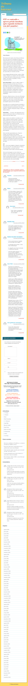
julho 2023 (6, 606)
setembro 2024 (7, 577)
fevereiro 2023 (7, 614)
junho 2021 (6, 639)
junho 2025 (6, 558)
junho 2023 (6, 608)
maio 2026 (6, 535)
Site (8, 367)
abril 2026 (6, 537)
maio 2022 (6, 629)
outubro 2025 (7, 550)
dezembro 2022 (7, 619)
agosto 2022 (6, 623)
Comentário (10, 346)
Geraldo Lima (10, 221)
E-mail (9, 362)
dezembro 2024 (7, 571)
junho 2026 (6, 533)
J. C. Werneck (7, 421)
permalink (22, 161)
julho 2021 (6, 637)
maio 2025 (6, 560)
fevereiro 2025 (7, 567)
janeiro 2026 (6, 544)
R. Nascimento (7, 431)
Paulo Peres (6, 427)
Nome (9, 358)
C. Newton (13, 161)
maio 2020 (6, 660)
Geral (5, 416)
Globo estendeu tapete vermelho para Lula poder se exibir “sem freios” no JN (15, 467)
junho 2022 (6, 627)
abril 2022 (6, 631)
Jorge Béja (6, 423)
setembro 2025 (7, 552)
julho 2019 (6, 662)
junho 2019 (6, 664)
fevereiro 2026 (7, 542)
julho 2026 (6, 531)
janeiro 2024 (6, 594)
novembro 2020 (7, 648)
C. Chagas (6, 412)
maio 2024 (6, 585)
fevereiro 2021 (7, 643)
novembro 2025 (7, 548)
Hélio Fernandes (7, 419)
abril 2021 (6, 641)
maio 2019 (6, 666)
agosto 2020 (6, 654)
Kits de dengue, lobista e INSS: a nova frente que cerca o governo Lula (15, 502)
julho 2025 (6, 556)
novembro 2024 (7, 573)
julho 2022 (6, 625)
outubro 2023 (7, 600)
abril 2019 (6, 668)
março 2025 (6, 564)
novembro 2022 (7, 621)
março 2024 (6, 589)
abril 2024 (6, 587)
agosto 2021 (6, 635)
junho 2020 (6, 658)
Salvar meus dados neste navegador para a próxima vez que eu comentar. (15, 373)
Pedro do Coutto (7, 429)
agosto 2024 (6, 579)
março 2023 (6, 612)
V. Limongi (6, 435)
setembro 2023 (7, 602)
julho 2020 (6, 656)
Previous (5, 165)
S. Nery (5, 433)
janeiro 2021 (6, 646)
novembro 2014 (7, 677)
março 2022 (6, 633)
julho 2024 (6, 581)
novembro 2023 (7, 598)
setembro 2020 (7, 652)
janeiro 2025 (6, 569)
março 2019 (6, 671)
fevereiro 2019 (7, 673)
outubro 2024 (7, 575)
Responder (21, 184)
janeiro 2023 (6, 616)
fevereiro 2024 (7, 591)
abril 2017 (6, 675)
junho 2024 (6, 583)
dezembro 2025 (7, 546)
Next (23, 165)
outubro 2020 (7, 650)
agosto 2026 (6, 529)
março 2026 (6, 539)
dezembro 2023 (7, 596)
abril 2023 (6, 610)
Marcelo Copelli (7, 425)
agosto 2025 (6, 554)
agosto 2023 (6, 604)
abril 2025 (6, 562)
